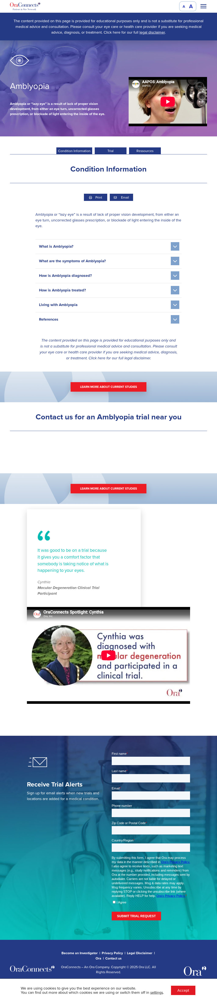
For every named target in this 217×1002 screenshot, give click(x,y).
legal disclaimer (152, 32)
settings (156, 992)
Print (98, 197)
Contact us (113, 958)
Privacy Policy (112, 953)
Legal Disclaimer (139, 953)
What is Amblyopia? (56, 246)
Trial (110, 150)
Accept (183, 990)
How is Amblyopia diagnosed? (65, 275)
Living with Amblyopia (58, 304)
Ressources (144, 150)
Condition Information (74, 150)
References (48, 319)
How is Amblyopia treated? (62, 290)
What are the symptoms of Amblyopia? (72, 261)
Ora (98, 958)
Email (124, 197)
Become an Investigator (79, 953)
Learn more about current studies (108, 387)
